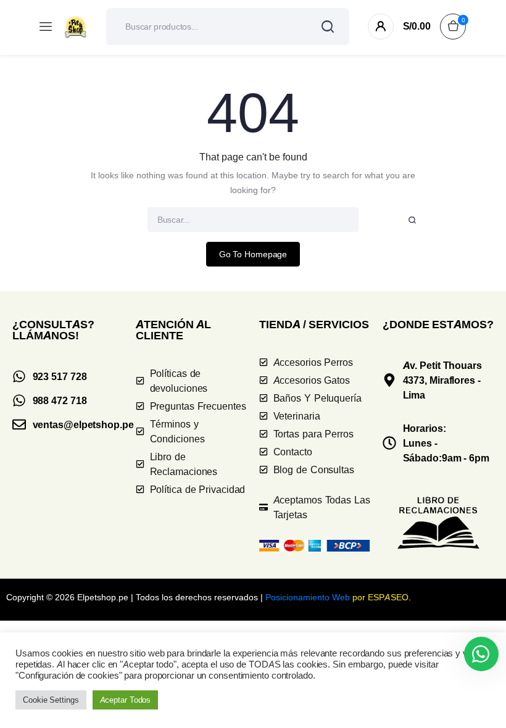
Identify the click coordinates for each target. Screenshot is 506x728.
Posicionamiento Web (307, 597)
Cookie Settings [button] (51, 700)
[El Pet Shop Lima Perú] (76, 26)
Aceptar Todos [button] (125, 700)
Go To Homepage (253, 254)
